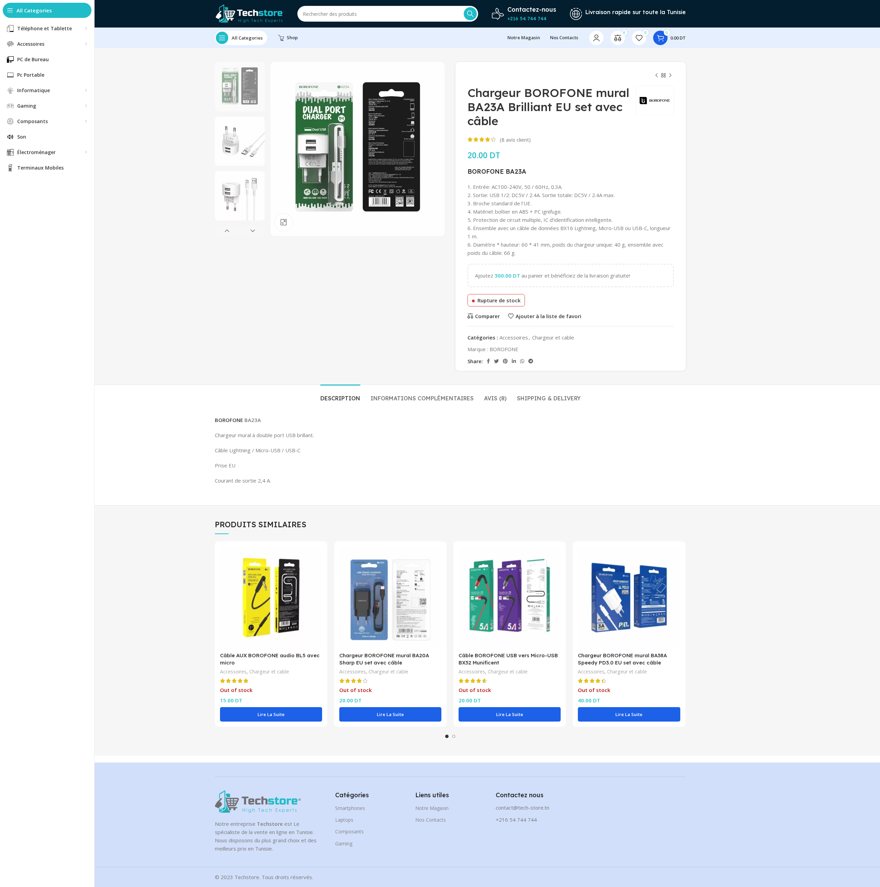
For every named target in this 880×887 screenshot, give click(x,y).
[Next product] (670, 75)
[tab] (340, 395)
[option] (240, 86)
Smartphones (350, 808)
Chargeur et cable (553, 337)
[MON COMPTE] (596, 38)
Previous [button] (227, 231)
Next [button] (253, 231)
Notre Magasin (432, 808)
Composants (349, 831)
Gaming (343, 843)
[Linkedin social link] (514, 361)
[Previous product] (656, 75)
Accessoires (513, 337)
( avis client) (515, 139)
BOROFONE (486, 171)
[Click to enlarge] (283, 222)
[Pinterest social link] (505, 361)
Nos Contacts (430, 819)
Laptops (344, 819)
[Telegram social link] (530, 361)
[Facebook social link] (488, 361)
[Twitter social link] (496, 361)
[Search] (470, 13)
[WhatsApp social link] (522, 361)
